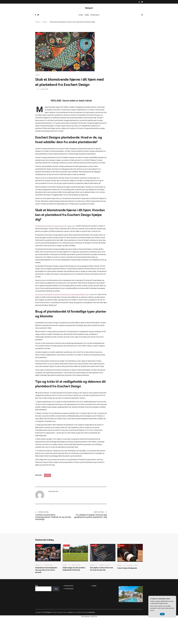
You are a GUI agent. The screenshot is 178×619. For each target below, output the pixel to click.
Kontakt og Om (95, 15)
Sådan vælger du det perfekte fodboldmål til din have (74, 568)
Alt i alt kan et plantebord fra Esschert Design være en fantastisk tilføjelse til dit (62, 294)
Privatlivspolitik (68, 588)
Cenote (70, 612)
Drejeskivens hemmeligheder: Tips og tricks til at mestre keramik (46, 570)
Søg (36, 585)
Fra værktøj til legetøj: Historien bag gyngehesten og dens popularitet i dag (90, 514)
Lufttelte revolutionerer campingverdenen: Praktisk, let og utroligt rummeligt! (53, 515)
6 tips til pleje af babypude (127, 568)
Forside (81, 15)
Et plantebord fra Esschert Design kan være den (51, 226)
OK (162, 614)
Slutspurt (89, 8)
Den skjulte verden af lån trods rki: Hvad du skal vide (101, 568)
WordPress (92, 612)
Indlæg (87, 15)
